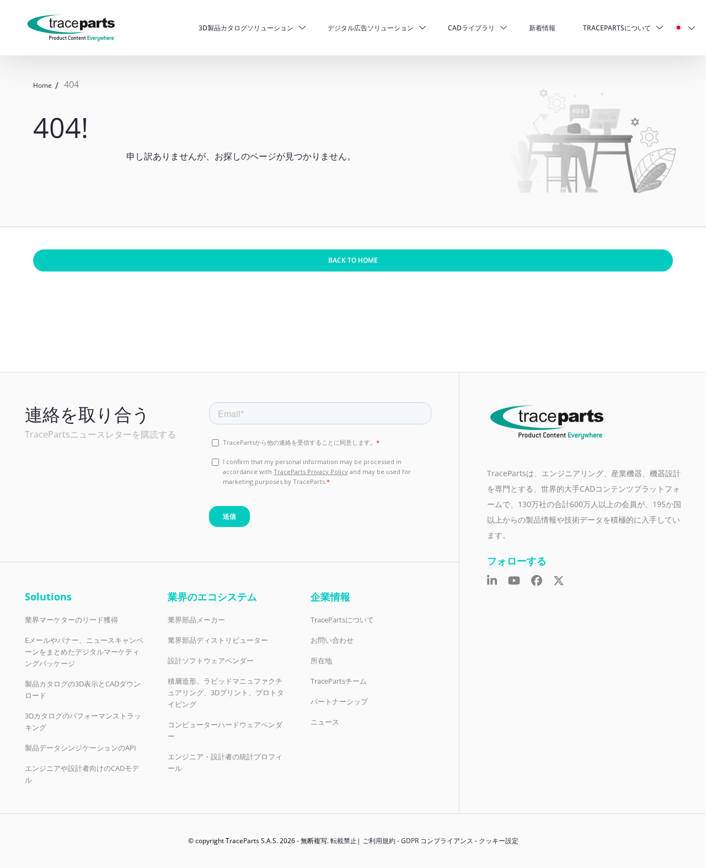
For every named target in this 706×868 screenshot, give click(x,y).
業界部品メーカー (196, 620)
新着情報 (542, 28)
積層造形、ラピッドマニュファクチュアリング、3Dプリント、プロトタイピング (226, 692)
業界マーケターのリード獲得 (71, 620)
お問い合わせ (332, 640)
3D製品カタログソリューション (246, 28)
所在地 (321, 660)
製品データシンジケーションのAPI (80, 748)
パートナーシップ (339, 701)
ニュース (325, 722)
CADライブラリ (471, 28)
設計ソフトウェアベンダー (211, 660)
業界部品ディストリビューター (218, 640)
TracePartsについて (617, 28)
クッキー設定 (498, 840)
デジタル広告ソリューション (371, 28)
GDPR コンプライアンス (437, 840)
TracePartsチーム (339, 681)
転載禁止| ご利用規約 (362, 840)
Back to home (353, 260)
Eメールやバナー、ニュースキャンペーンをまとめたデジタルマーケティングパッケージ (84, 651)
